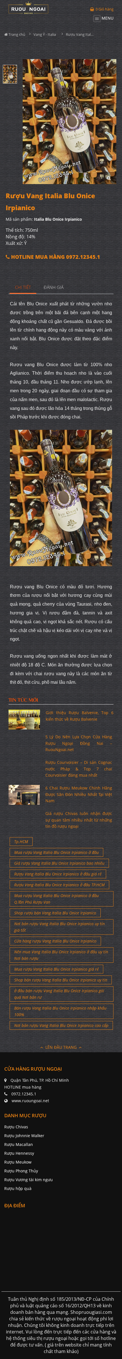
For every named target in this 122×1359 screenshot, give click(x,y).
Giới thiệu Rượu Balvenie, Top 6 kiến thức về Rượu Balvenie (79, 716)
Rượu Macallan (18, 1144)
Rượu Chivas (16, 1126)
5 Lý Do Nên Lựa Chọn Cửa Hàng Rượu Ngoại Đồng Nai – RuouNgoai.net (78, 743)
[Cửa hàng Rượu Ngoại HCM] (28, 7)
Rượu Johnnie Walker (24, 1135)
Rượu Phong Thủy (21, 1171)
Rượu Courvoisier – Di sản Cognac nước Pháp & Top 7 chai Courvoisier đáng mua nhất (78, 769)
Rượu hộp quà (17, 1188)
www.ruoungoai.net (30, 1100)
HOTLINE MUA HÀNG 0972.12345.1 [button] (55, 257)
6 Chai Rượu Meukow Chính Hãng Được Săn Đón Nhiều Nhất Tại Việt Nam (78, 794)
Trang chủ (16, 34)
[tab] (23, 287)
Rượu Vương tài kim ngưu (28, 1179)
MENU (106, 18)
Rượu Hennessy (19, 1153)
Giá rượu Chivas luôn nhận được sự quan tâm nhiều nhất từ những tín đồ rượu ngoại (78, 820)
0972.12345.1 (23, 1094)
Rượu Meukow (17, 1162)
